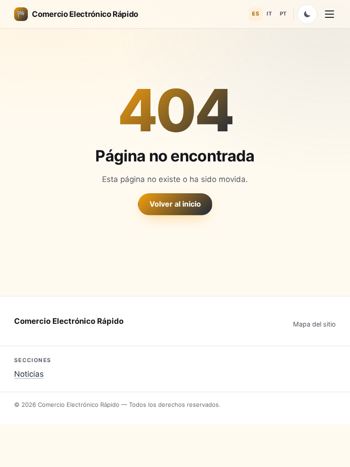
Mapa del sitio (314, 324)
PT (283, 13)
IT (269, 13)
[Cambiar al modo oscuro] (307, 14)
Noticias (29, 374)
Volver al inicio (175, 203)
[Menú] (329, 14)
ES (255, 13)
